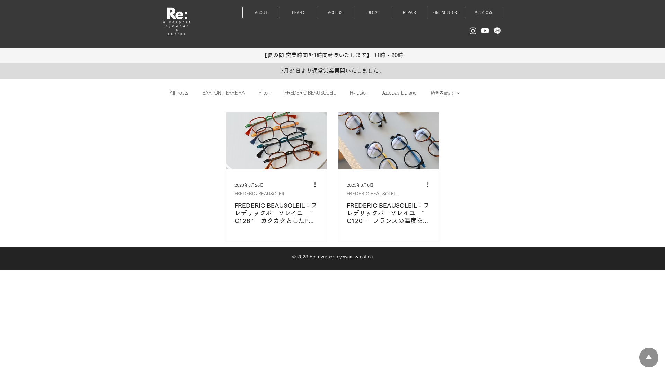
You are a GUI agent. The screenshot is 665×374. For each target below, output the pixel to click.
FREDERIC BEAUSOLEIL (310, 93)
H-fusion (359, 93)
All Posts (179, 93)
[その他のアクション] (317, 185)
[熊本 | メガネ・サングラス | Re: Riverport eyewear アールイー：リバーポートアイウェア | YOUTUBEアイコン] (485, 30)
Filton (265, 93)
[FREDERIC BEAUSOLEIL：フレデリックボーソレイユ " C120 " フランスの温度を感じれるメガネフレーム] (388, 140)
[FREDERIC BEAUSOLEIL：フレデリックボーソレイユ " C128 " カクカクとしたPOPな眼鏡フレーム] (276, 140)
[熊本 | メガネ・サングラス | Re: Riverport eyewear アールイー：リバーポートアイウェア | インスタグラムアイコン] (473, 30)
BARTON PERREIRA (223, 93)
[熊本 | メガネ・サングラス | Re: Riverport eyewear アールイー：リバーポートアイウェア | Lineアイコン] (497, 30)
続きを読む (442, 93)
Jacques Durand (399, 93)
